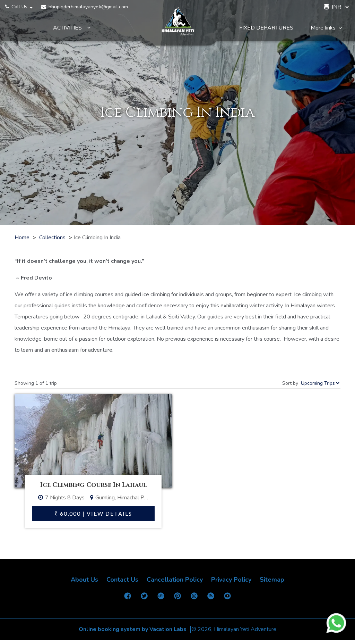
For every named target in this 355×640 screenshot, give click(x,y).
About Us (84, 579)
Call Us (19, 6)
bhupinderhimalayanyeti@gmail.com (87, 6)
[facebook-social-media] (127, 598)
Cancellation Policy (175, 579)
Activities (67, 28)
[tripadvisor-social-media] (160, 598)
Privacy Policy (231, 579)
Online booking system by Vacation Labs (133, 629)
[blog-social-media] (210, 598)
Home (22, 237)
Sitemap (272, 579)
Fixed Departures (266, 28)
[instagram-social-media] (194, 598)
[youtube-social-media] (227, 598)
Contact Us (122, 579)
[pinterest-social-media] (177, 598)
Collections (52, 237)
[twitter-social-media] (144, 598)
